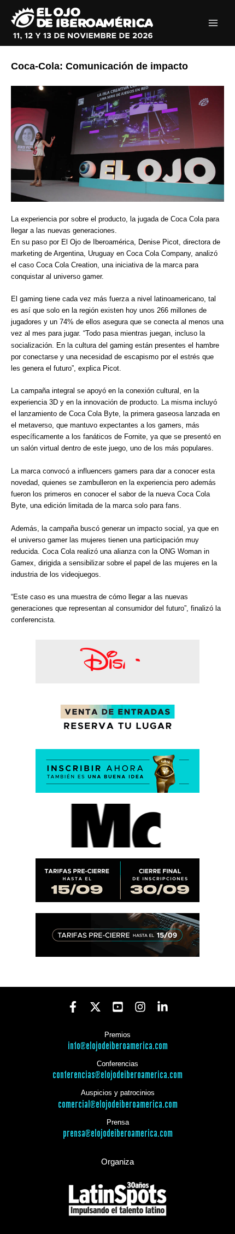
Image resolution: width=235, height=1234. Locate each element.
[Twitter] (95, 1007)
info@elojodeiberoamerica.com (118, 1046)
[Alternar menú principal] (213, 23)
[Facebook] (73, 1007)
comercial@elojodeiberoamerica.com (118, 1105)
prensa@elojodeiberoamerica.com (118, 1133)
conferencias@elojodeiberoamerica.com (117, 1075)
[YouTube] (118, 1007)
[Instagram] (140, 1007)
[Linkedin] (162, 1007)
